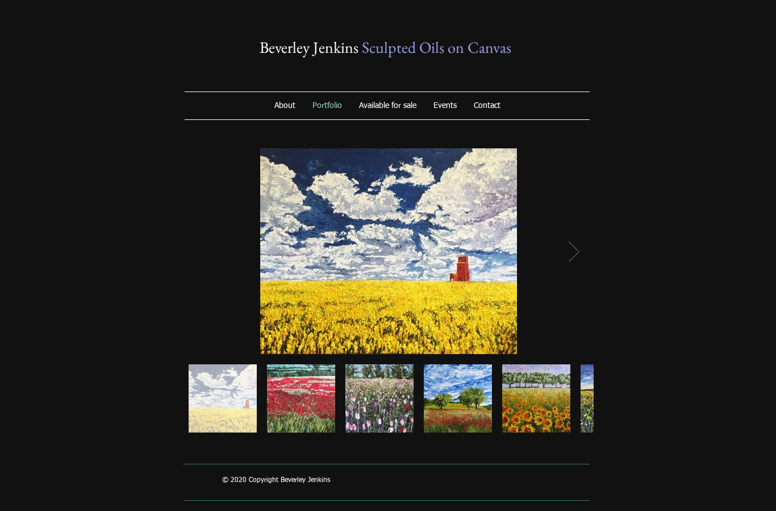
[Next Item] (574, 251)
